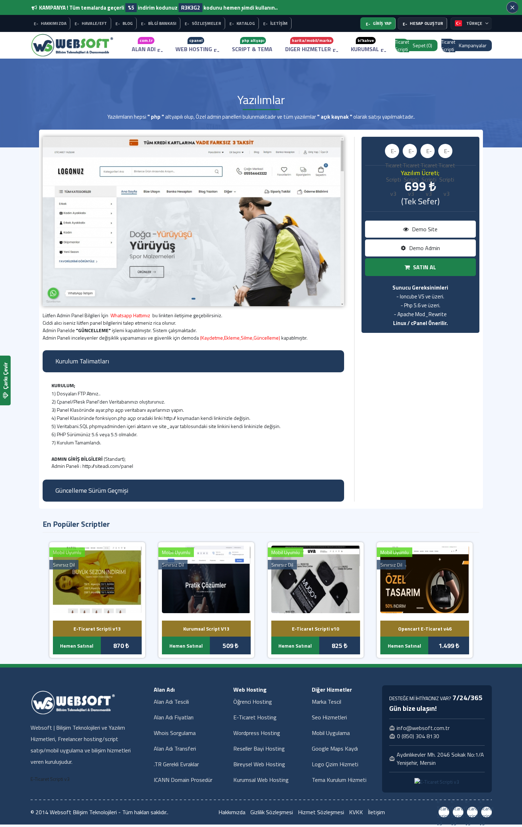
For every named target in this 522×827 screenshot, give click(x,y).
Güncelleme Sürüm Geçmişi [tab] (91, 490)
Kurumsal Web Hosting (261, 779)
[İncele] (88, 578)
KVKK (356, 812)
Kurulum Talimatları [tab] (82, 361)
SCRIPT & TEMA (252, 45)
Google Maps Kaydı (335, 748)
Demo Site (423, 229)
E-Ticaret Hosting (255, 717)
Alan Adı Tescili (171, 701)
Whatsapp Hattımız (130, 315)
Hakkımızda (231, 812)
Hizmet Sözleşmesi (321, 812)
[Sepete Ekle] (105, 578)
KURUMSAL (365, 45)
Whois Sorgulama (175, 733)
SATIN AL (424, 267)
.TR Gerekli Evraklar (176, 764)
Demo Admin (424, 248)
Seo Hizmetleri (329, 717)
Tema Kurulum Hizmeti (339, 779)
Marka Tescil (326, 701)
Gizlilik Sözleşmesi (271, 812)
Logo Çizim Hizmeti (335, 764)
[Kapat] (512, 7)
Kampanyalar (472, 45)
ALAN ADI (144, 45)
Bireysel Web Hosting (259, 764)
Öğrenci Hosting (252, 701)
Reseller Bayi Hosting (259, 748)
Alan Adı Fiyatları (174, 717)
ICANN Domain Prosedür (183, 779)
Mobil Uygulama (331, 733)
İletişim (376, 812)
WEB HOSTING (193, 45)
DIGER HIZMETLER (308, 45)
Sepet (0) (422, 45)
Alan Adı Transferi (175, 748)
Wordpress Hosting (256, 733)
